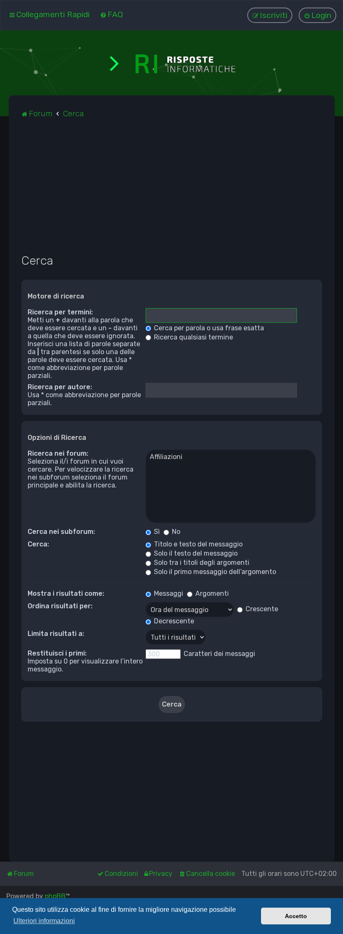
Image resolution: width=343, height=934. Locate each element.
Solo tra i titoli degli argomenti (200, 563)
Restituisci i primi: (57, 653)
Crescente (261, 609)
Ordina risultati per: (60, 606)
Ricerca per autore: (60, 387)
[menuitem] (111, 14)
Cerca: (38, 544)
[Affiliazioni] (230, 457)
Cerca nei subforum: (61, 532)
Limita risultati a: (56, 634)
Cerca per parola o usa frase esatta (208, 328)
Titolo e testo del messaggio (197, 544)
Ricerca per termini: (60, 312)
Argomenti (211, 593)
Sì (156, 532)
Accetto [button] (296, 916)
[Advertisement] (171, 190)
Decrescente (173, 621)
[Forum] (171, 62)
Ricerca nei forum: (58, 453)
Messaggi (167, 593)
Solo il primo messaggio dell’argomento (214, 572)
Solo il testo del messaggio (195, 553)
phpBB (55, 896)
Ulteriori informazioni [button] (44, 920)
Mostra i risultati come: (66, 593)
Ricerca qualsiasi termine (192, 337)
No (175, 532)
